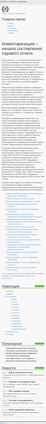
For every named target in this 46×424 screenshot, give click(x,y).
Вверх (28, 273)
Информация (12, 30)
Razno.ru (3, 423)
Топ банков (11, 28)
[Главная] (5, 9)
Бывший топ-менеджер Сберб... (22, 381)
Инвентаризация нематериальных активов (23, 201)
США (15, 299)
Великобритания (19, 329)
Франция (16, 318)
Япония (16, 307)
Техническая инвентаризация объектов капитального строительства (22, 235)
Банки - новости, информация (13, 13)
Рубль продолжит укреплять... (22, 409)
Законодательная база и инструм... (21, 348)
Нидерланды (18, 326)
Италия (16, 310)
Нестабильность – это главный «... (21, 358)
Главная (10, 23)
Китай (15, 302)
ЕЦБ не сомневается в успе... (21, 372)
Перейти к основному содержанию (13, 1)
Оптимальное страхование (18, 355)
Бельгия (16, 312)
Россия (15, 304)
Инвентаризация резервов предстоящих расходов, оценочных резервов (23, 230)
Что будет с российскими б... (21, 400)
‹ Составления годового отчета (14, 273)
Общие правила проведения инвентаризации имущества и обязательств (25, 194)
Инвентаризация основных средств (21, 198)
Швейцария (17, 323)
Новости (10, 25)
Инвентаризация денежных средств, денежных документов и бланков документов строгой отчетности (24, 221)
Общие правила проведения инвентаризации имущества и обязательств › (23, 275)
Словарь (10, 33)
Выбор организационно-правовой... (21, 353)
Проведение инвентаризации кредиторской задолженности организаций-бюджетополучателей (24, 247)
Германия (17, 321)
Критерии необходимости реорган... (21, 360)
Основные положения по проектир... (22, 350)
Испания (16, 315)
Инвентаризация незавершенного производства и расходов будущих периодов (24, 215)
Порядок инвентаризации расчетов (20, 226)
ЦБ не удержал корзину (19, 391)
